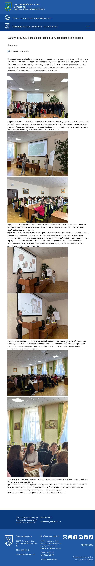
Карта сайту (87, 545)
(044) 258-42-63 (47, 552)
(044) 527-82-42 (22, 550)
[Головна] (9, 540)
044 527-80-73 (46, 517)
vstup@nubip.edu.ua (48, 559)
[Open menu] (87, 26)
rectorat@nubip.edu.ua (25, 554)
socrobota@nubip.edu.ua (50, 521)
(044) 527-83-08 (47, 555)
